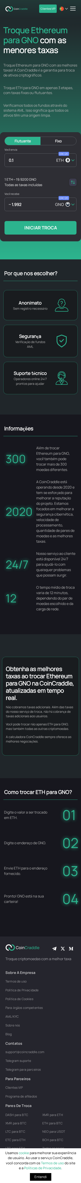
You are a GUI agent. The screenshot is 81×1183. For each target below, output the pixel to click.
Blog (8, 1034)
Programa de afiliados (21, 1096)
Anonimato (30, 303)
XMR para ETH (52, 1115)
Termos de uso (52, 1163)
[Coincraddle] (17, 8)
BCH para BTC (52, 1140)
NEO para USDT (53, 1131)
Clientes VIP (47, 9)
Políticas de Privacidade (42, 1168)
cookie (24, 1153)
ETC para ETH (15, 1140)
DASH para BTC (16, 1115)
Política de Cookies (19, 999)
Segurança (30, 336)
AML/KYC (12, 1016)
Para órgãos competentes (24, 1007)
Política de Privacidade (21, 990)
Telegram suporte (18, 1060)
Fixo (58, 140)
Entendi (40, 1176)
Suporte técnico (30, 373)
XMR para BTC (15, 1123)
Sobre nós (12, 1025)
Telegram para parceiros (23, 1069)
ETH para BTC (52, 1123)
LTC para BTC (15, 1131)
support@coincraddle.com (24, 1052)
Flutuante (23, 140)
